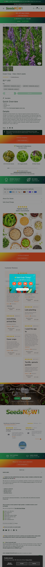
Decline (34, 563)
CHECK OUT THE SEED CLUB (16, 305)
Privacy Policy (29, 559)
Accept (22, 563)
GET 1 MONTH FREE (30, 305)
